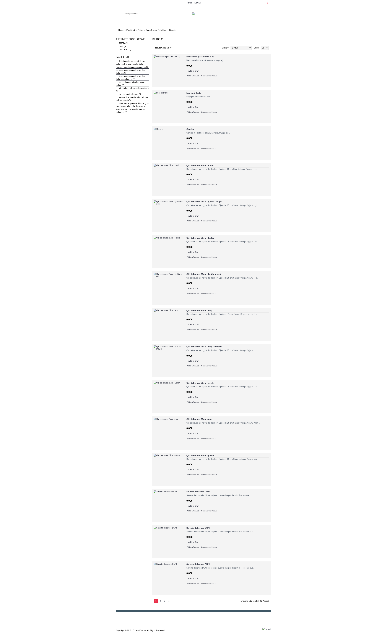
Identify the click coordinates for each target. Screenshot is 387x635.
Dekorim (173, 30)
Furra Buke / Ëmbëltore (156, 30)
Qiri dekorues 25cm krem (199, 419)
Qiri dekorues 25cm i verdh (200, 383)
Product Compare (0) (163, 48)
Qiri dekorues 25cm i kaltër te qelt (203, 274)
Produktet (130, 30)
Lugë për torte (193, 93)
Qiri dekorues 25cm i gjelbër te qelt (204, 201)
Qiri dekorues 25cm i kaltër (200, 238)
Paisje (140, 30)
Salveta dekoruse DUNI (198, 491)
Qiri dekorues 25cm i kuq (199, 310)
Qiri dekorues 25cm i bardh (200, 165)
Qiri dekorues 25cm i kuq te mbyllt (204, 346)
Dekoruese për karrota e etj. (200, 56)
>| (169, 601)
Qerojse (190, 129)
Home (121, 30)
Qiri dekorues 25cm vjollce (200, 455)
